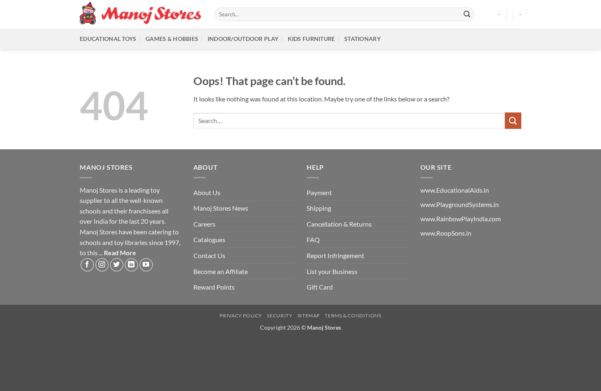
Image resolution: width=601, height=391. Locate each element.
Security (279, 315)
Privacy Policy (241, 315)
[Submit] (467, 14)
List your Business (332, 271)
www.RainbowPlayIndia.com (460, 218)
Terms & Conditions (353, 315)
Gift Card (320, 287)
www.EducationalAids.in (454, 190)
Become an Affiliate (220, 271)
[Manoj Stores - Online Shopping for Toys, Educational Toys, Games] (141, 14)
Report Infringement (335, 255)
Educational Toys (108, 38)
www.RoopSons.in (445, 233)
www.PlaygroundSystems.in (459, 204)
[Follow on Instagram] (102, 265)
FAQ (313, 239)
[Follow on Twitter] (116, 265)
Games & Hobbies (172, 38)
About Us (206, 192)
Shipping (319, 208)
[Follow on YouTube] (146, 265)
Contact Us (209, 255)
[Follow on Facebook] (87, 265)
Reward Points (214, 287)
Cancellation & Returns (339, 224)
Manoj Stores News (220, 208)
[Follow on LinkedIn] (131, 265)
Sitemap (309, 315)
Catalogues (209, 239)
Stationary (362, 38)
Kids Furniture (311, 38)
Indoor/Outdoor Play (243, 38)
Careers (204, 224)
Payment (319, 192)
